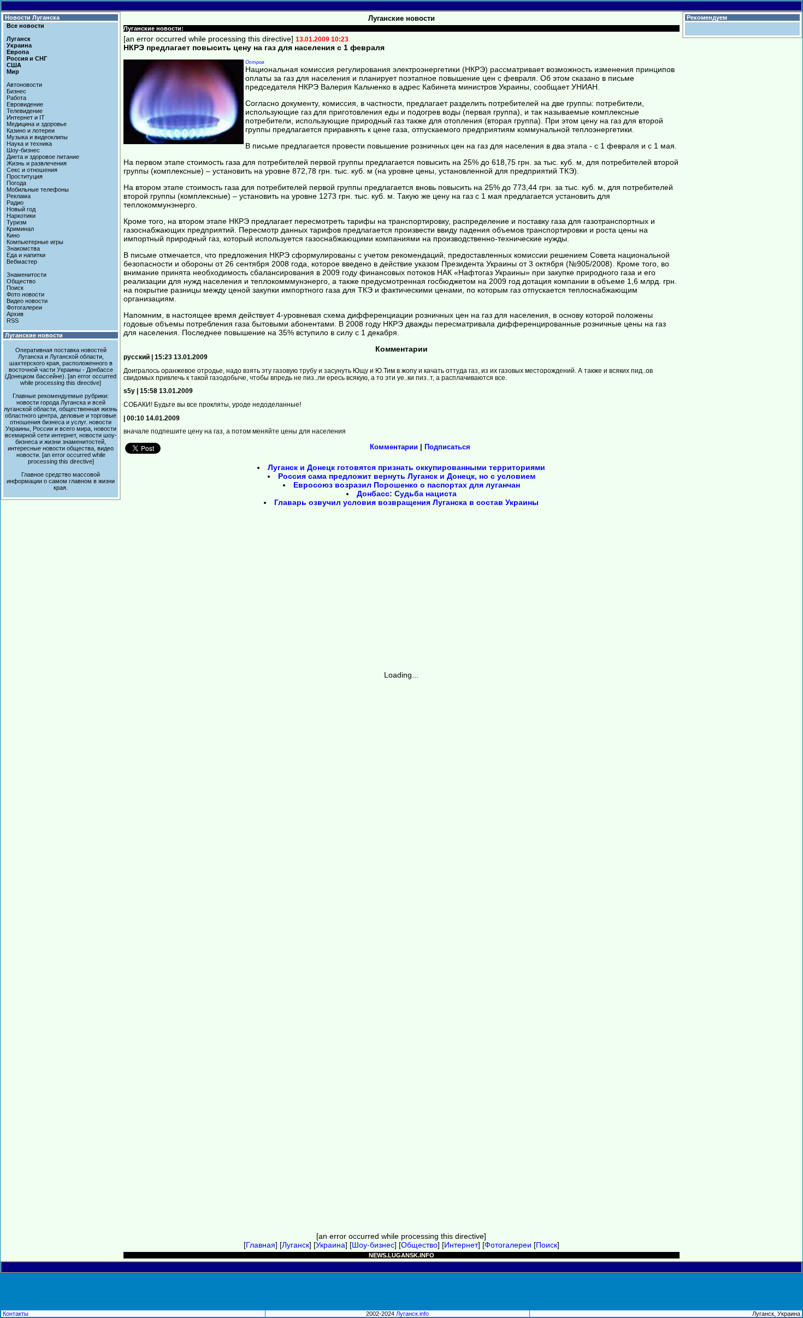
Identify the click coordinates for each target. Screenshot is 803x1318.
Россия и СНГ (27, 58)
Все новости (25, 25)
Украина (19, 45)
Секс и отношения (32, 170)
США (14, 65)
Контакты (15, 1313)
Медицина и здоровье (37, 124)
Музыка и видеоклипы (37, 137)
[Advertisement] (308, 592)
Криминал (20, 228)
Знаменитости (26, 274)
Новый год (21, 209)
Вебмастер (22, 261)
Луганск (19, 38)
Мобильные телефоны (38, 189)
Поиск (15, 287)
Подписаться (447, 447)
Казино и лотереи (31, 130)
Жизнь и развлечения (37, 163)
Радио (15, 202)
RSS (13, 320)
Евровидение (25, 104)
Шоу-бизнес (23, 150)
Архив (15, 314)
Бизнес (16, 91)
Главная (260, 1244)
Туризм (17, 222)
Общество (21, 281)
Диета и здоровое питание (43, 156)
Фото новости (25, 294)
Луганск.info (412, 1313)
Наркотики (21, 215)
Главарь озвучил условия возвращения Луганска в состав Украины (406, 502)
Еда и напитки (26, 255)
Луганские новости (34, 335)
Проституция (25, 176)
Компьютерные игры (35, 242)
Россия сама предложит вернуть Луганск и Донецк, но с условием (406, 476)
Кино (13, 235)
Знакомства (23, 248)
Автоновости (24, 84)
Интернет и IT (26, 117)
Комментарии (394, 447)
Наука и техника (29, 143)
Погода (16, 183)
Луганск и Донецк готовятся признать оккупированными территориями (406, 467)
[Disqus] (401, 815)
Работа (16, 97)
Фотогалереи (24, 307)
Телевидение (25, 111)
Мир (13, 71)
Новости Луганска (32, 17)
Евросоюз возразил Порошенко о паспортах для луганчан (406, 484)
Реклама (19, 196)
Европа (18, 52)
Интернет (461, 1244)
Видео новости (27, 301)
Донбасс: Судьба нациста (407, 493)
